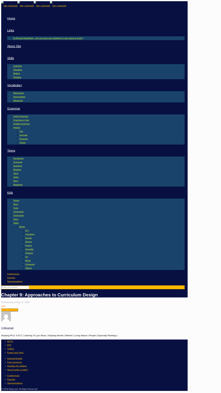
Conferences (13, 274)
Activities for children (17, 366)
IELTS (10, 341)
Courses (11, 277)
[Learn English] (33, 5)
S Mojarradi (7, 328)
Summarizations (15, 281)
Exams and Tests (15, 352)
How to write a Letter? (17, 370)
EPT (9, 345)
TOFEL (10, 349)
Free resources (14, 362)
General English (14, 358)
